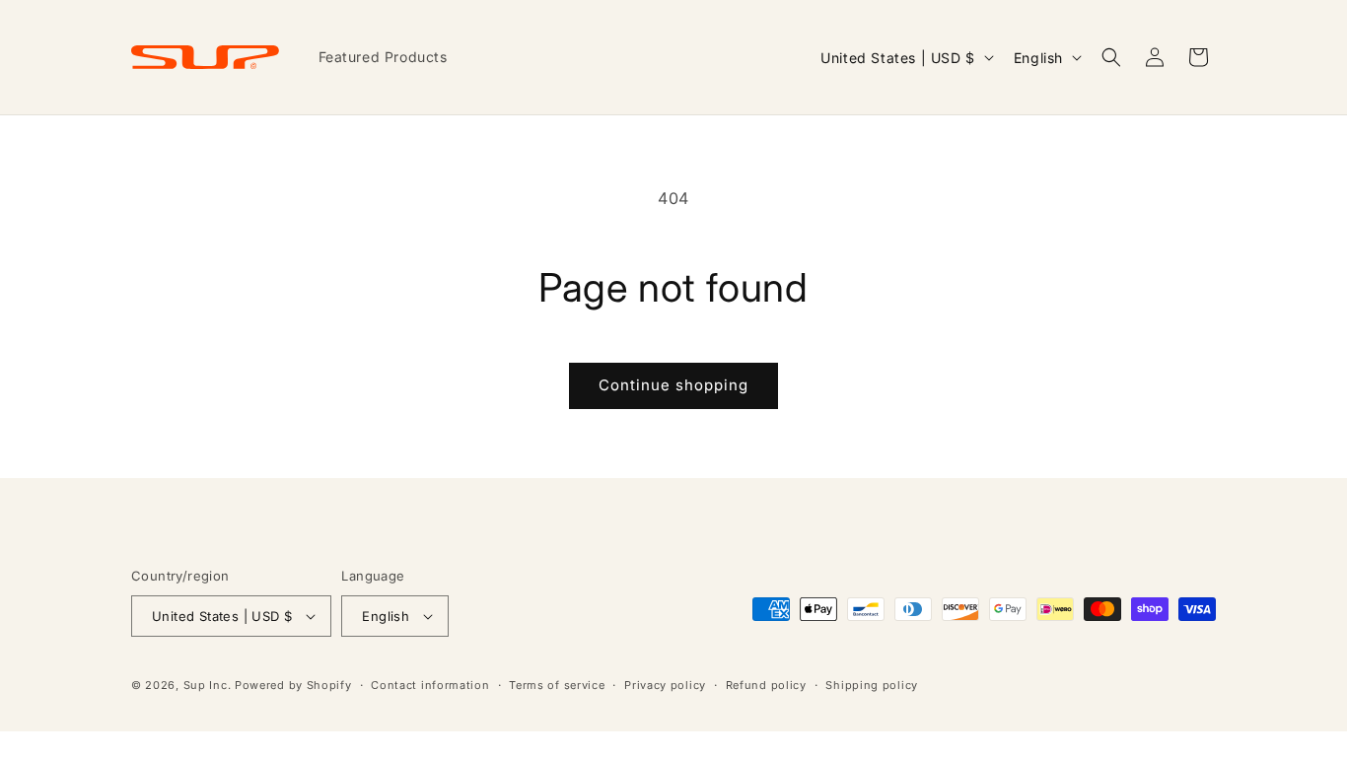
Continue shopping (673, 385)
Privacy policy (665, 685)
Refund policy (766, 685)
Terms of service (556, 685)
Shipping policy (871, 685)
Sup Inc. (207, 685)
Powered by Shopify (293, 685)
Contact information (430, 685)
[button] (1111, 57)
